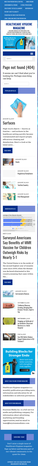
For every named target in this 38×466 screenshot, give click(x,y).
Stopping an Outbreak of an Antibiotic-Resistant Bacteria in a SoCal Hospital (25, 324)
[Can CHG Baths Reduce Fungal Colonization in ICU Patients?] (9, 339)
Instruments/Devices (22, 294)
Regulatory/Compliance (25, 173)
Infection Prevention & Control (13, 2)
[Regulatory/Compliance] (9, 176)
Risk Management (23, 196)
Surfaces (9, 123)
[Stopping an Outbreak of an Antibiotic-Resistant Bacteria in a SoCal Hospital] (9, 323)
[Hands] (8, 164)
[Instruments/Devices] (8, 296)
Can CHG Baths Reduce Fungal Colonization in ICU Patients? (26, 339)
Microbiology (29, 8)
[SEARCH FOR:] (19, 58)
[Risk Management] (9, 199)
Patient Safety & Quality (11, 12)
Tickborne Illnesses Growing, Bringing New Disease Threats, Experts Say (26, 308)
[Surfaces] (19, 116)
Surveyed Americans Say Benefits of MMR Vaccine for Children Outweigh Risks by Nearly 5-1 (17, 247)
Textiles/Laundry (23, 185)
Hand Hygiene (29, 2)
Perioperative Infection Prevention (15, 15)
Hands (18, 162)
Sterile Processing (26, 5)
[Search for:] (16, 84)
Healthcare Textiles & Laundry (13, 8)
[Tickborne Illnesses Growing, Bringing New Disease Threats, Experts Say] (9, 307)
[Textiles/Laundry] (9, 187)
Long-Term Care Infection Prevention (15, 18)
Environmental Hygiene (11, 5)
